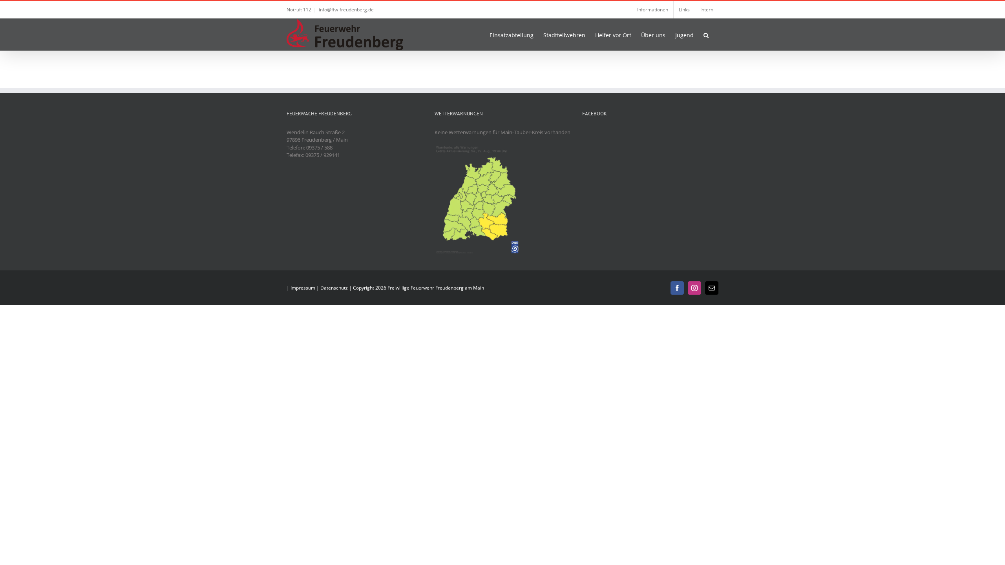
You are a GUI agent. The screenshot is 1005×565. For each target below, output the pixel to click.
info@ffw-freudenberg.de (346, 9)
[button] (706, 34)
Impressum (303, 287)
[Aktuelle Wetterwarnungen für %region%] (479, 147)
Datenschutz (334, 287)
